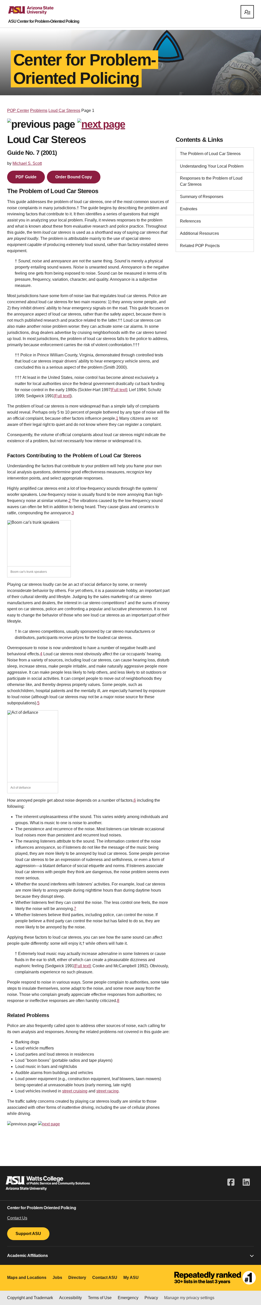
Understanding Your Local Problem (211, 166)
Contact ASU (104, 1277)
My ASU (131, 1277)
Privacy (151, 1298)
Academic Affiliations (27, 1255)
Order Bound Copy (73, 177)
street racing (107, 1091)
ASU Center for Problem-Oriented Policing (43, 21)
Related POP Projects (200, 245)
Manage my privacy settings (189, 1298)
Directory (77, 1277)
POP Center (18, 110)
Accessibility (70, 1298)
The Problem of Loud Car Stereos (210, 154)
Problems (38, 110)
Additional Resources (199, 233)
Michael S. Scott (27, 163)
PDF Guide (26, 177)
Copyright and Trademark (30, 1298)
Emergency (128, 1298)
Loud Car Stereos (64, 110)
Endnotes (188, 209)
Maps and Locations (26, 1277)
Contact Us (17, 1218)
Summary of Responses (201, 196)
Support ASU (28, 1233)
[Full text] (119, 390)
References (190, 221)
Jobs (57, 1277)
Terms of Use (100, 1298)
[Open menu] (247, 11)
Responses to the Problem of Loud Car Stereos (211, 181)
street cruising (74, 1091)
